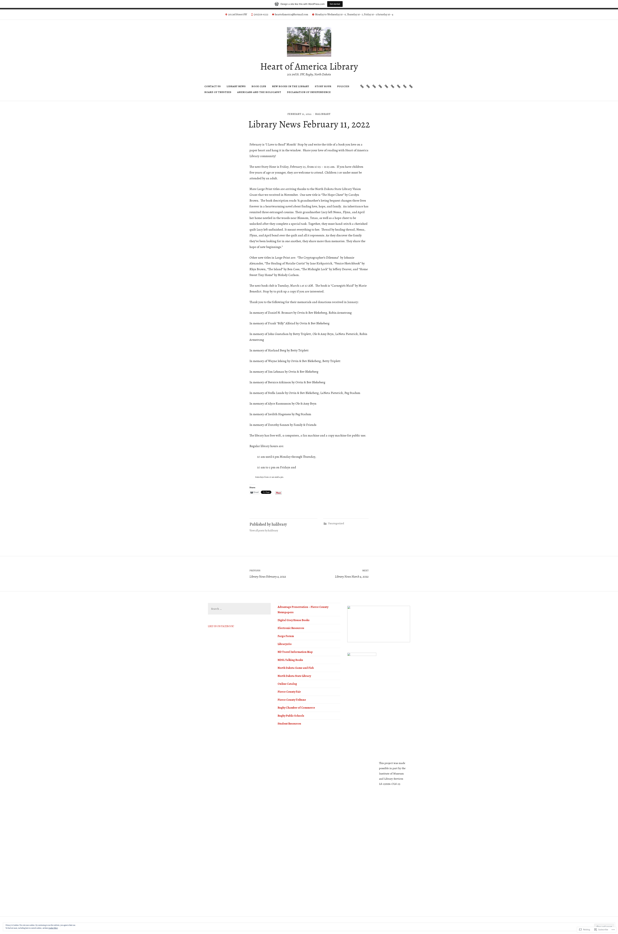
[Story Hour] (386, 86)
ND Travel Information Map (295, 652)
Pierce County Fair (289, 692)
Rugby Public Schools (291, 716)
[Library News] (368, 86)
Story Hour (323, 86)
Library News (236, 86)
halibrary (323, 114)
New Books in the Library (290, 86)
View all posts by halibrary (263, 530)
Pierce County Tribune (292, 700)
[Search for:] (239, 609)
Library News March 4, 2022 (352, 574)
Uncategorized (336, 523)
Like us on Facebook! (221, 626)
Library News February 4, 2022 (267, 574)
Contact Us (212, 86)
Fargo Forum (286, 636)
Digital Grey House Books (293, 620)
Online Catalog (287, 684)
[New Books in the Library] (380, 86)
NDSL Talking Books (290, 660)
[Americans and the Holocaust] (404, 86)
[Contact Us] (362, 86)
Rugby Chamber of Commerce (296, 708)
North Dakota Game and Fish (296, 668)
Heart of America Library (309, 66)
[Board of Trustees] (398, 86)
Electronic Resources (291, 628)
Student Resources (289, 724)
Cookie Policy (53, 928)
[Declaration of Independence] (411, 86)
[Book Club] (374, 86)
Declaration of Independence (309, 92)
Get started (335, 4)
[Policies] (392, 86)
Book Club (259, 86)
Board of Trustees (217, 92)
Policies (343, 86)
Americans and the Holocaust (259, 92)
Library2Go (285, 644)
